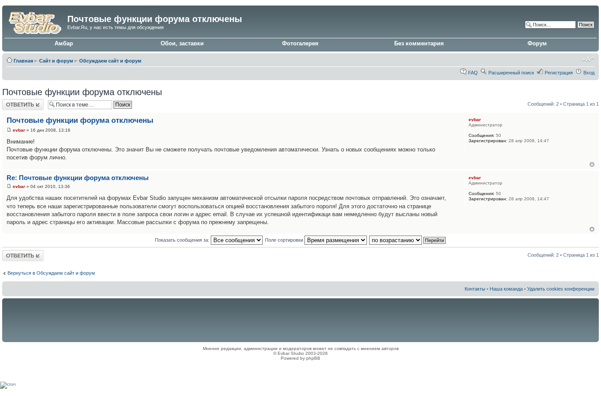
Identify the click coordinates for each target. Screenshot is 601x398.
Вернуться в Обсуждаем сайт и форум (51, 273)
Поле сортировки (284, 240)
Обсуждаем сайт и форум (110, 60)
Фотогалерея (300, 43)
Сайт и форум (56, 60)
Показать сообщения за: (183, 240)
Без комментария (419, 43)
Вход (588, 72)
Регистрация (559, 72)
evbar (19, 130)
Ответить (12, 101)
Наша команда (506, 288)
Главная (23, 60)
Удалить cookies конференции (560, 288)
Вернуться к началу (592, 164)
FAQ (473, 72)
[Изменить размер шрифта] (588, 59)
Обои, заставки (182, 43)
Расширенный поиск (511, 72)
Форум (537, 43)
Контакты (475, 288)
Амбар (64, 43)
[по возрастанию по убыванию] (408, 240)
